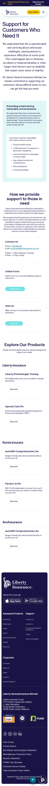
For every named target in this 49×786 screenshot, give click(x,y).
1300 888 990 (16, 246)
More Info (14, 389)
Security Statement (11, 758)
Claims (28, 634)
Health (5, 642)
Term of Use (8, 742)
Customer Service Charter (14, 766)
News (5, 672)
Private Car (7, 619)
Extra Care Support (32, 639)
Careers (6, 677)
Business (6, 647)
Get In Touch (15, 289)
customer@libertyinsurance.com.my (24, 248)
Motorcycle (7, 624)
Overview (6, 663)
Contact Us (30, 619)
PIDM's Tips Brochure (12, 762)
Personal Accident (9, 637)
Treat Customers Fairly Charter (16, 770)
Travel (5, 628)
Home (5, 633)
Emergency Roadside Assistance (33, 629)
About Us (6, 668)
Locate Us (14, 323)
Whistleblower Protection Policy (17, 754)
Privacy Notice (9, 746)
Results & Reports (9, 681)
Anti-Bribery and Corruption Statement (19, 750)
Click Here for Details (38, 3)
